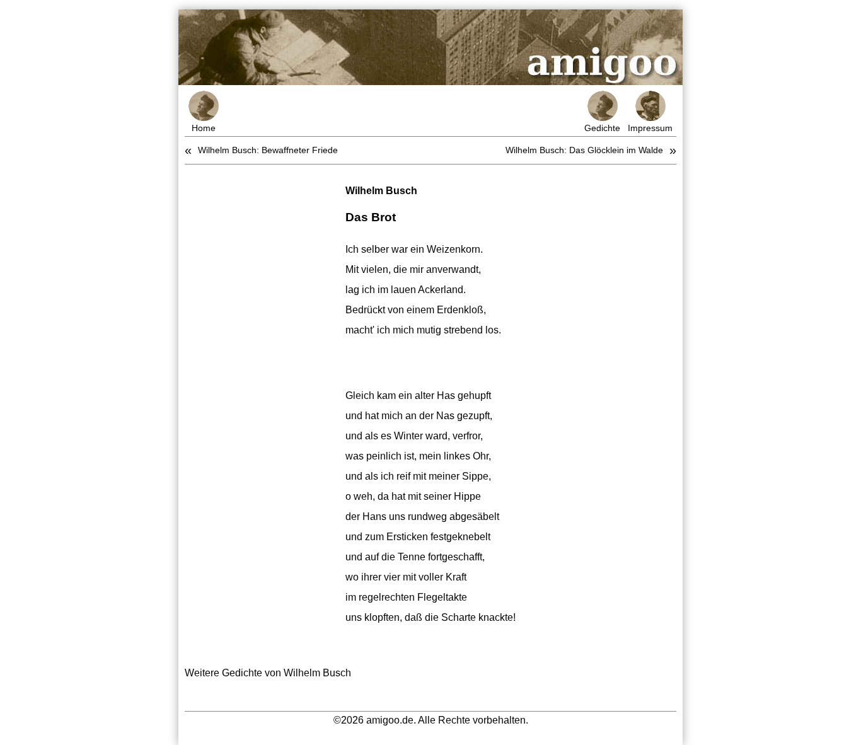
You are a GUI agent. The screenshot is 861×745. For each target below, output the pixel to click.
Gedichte (602, 128)
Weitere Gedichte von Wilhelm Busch (268, 672)
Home (204, 128)
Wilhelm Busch (381, 190)
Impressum (650, 128)
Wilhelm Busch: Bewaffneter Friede (268, 150)
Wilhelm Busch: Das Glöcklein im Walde (584, 150)
